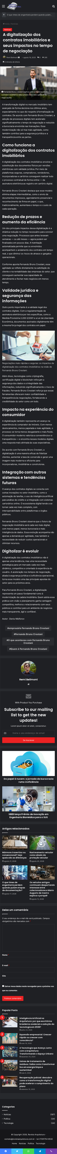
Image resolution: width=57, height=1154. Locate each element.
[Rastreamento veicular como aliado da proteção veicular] (42, 843)
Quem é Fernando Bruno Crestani (29, 649)
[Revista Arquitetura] (14, 6)
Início (7, 24)
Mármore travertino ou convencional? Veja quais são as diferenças (14, 855)
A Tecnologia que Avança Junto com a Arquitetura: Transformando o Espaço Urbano (36, 1051)
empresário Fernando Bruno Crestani (29, 628)
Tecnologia (8, 1123)
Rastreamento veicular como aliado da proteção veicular (41, 855)
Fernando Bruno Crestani (28, 634)
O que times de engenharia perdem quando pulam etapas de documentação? (13, 886)
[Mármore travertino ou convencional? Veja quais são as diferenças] (14, 843)
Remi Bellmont (12, 57)
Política (7, 1119)
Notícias (14, 24)
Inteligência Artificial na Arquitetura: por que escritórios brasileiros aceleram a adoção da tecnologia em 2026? (37, 1022)
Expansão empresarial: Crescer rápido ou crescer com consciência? (35, 1037)
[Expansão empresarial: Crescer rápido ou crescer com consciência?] (9, 1038)
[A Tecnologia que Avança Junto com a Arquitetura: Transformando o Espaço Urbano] (9, 1052)
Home (14, 1143)
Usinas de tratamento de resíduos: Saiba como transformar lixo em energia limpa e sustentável (37, 1065)
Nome (5, 955)
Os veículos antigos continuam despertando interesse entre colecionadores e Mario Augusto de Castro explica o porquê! (42, 889)
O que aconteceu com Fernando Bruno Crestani (29, 641)
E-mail (5, 965)
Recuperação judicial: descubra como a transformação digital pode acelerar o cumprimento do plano (36, 1082)
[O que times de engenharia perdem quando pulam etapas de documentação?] (14, 872)
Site (4, 976)
